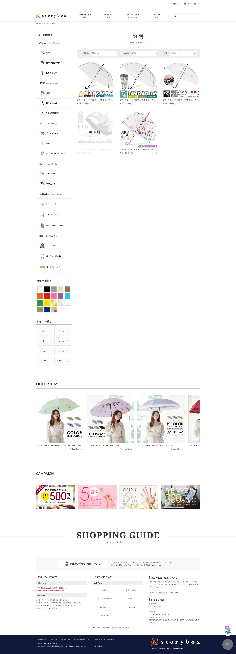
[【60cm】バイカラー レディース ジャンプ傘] (161, 419)
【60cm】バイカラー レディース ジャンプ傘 (155, 446)
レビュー (178, 3)
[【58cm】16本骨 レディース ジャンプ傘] (110, 419)
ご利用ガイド (115, 627)
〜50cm (43, 331)
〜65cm (43, 351)
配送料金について (50, 588)
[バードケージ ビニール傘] (138, 129)
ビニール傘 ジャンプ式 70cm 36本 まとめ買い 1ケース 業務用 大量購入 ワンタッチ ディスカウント (138, 100)
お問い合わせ (99, 639)
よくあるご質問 (65, 639)
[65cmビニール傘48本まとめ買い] (181, 79)
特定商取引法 (42, 639)
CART (198, 3)
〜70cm (60, 351)
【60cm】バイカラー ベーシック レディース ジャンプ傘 (58, 446)
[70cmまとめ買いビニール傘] (138, 79)
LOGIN (189, 3)
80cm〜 (60, 361)
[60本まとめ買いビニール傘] (95, 79)
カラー (46, 23)
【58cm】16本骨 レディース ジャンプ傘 (103, 446)
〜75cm (43, 361)
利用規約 (109, 639)
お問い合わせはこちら (85, 564)
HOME (38, 23)
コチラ (46, 608)
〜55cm (60, 331)
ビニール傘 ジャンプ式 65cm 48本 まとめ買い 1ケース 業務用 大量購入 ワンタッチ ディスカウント (181, 100)
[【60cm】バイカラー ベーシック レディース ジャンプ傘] (60, 419)
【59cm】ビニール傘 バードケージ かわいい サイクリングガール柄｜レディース (138, 150)
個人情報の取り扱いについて (83, 639)
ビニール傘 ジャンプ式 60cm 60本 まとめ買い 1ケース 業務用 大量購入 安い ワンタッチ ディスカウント (95, 100)
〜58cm (43, 341)
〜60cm (60, 341)
